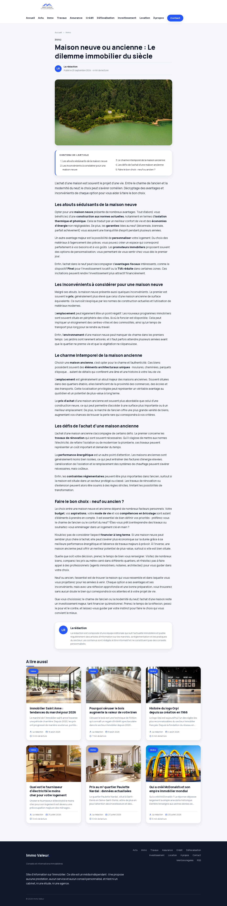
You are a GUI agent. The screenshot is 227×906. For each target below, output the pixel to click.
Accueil (30, 17)
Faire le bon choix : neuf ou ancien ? (136, 169)
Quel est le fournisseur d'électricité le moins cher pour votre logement (48, 791)
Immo (50, 17)
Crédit (90, 17)
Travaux (62, 17)
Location (145, 17)
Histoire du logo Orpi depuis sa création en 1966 (168, 710)
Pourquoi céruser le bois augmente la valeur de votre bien (113, 710)
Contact (175, 18)
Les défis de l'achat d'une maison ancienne (141, 164)
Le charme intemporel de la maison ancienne (141, 160)
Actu (41, 17)
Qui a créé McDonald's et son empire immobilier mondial (169, 789)
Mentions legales (185, 860)
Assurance (76, 17)
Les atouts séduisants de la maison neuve (85, 161)
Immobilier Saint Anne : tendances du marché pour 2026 (53, 710)
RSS (199, 860)
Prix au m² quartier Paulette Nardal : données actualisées (110, 789)
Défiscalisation (105, 17)
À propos (158, 17)
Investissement (127, 17)
